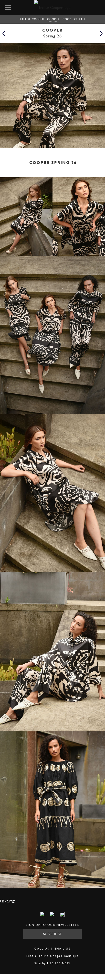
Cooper (53, 19)
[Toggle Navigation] (9, 7)
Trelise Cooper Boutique (58, 956)
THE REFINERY (59, 963)
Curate (80, 19)
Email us (62, 948)
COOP (67, 19)
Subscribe (52, 933)
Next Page (7, 900)
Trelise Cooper (32, 19)
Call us (41, 948)
